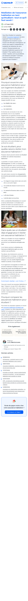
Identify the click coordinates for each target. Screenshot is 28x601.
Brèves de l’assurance (19, 7)
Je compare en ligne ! (14, 412)
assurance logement (13, 37)
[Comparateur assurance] (7, 3)
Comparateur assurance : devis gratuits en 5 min (6, 7)
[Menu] (26, 2)
